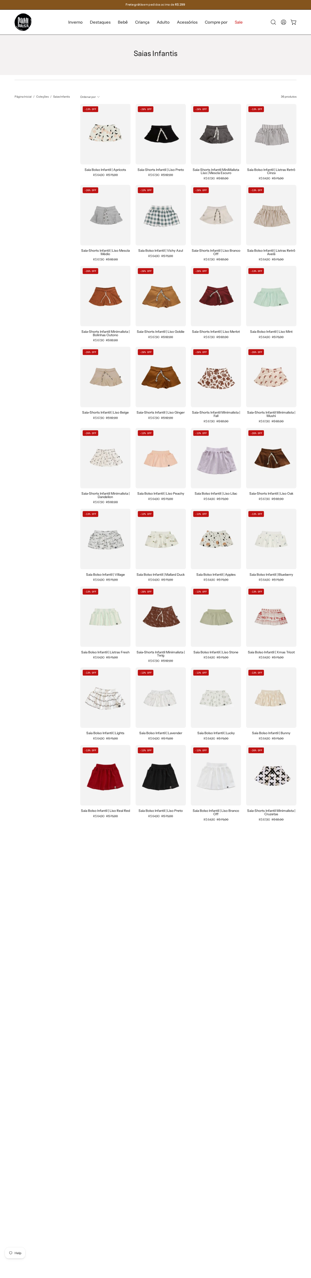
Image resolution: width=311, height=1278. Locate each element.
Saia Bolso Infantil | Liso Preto (160, 811)
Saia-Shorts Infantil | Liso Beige (105, 412)
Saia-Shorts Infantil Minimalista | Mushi (271, 414)
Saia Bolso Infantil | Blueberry (271, 574)
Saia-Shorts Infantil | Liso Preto (161, 170)
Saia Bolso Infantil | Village (105, 574)
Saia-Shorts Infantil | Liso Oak (271, 493)
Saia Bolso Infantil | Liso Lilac (216, 493)
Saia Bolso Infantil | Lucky (216, 733)
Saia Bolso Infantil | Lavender (160, 733)
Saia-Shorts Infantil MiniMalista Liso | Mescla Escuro (216, 171)
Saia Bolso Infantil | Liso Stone (215, 652)
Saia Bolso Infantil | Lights (105, 733)
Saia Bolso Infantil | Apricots (105, 170)
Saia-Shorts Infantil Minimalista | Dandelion (105, 495)
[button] (100, 22)
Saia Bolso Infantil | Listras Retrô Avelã (271, 252)
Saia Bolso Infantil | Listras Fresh (105, 652)
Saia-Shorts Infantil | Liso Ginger (161, 412)
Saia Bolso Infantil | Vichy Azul (160, 250)
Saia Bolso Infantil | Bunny (271, 733)
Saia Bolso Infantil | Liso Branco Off (216, 812)
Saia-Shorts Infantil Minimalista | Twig (161, 654)
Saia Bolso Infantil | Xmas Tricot (271, 652)
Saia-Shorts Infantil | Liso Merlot (216, 331)
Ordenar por (88, 97)
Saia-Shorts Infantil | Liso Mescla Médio (105, 252)
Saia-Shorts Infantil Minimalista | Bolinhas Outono (105, 333)
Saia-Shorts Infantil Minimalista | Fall (216, 414)
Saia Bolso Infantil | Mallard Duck (161, 574)
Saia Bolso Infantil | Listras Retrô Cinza (271, 171)
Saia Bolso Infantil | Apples (216, 574)
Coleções (42, 96)
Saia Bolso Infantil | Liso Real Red (105, 811)
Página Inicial (23, 96)
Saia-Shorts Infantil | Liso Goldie (160, 331)
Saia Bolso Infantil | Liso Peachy (160, 493)
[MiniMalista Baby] (23, 22)
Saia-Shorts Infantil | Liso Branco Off (216, 252)
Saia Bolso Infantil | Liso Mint (271, 331)
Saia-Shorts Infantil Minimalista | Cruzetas (271, 812)
